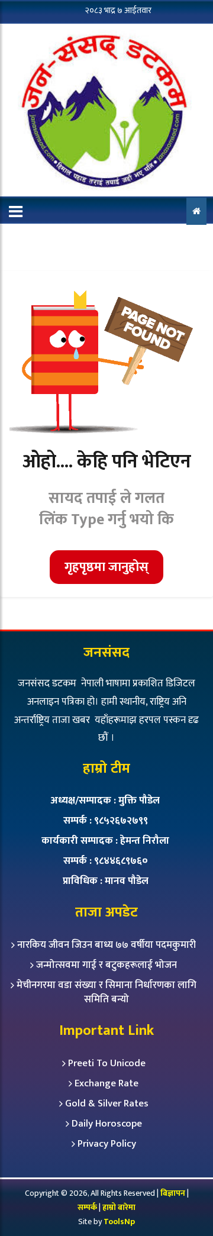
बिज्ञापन (172, 1193)
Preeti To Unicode (107, 1063)
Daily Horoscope (107, 1123)
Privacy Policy (107, 1143)
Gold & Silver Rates (107, 1103)
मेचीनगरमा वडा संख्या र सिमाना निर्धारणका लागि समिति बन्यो (106, 992)
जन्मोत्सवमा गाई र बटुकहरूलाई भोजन (106, 965)
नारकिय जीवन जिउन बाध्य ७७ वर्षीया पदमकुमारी (106, 945)
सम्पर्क (88, 1207)
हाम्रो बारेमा (118, 1207)
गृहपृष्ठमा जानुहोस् (106, 567)
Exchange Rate (106, 1083)
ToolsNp (119, 1221)
